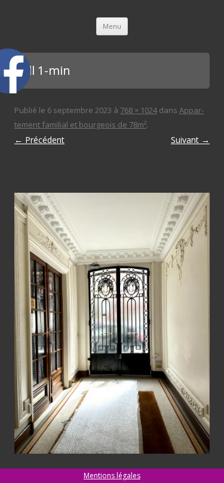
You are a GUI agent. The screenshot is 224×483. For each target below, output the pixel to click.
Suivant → (190, 139)
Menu (112, 26)
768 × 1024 (138, 110)
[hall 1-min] (112, 323)
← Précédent (39, 139)
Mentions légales (112, 475)
